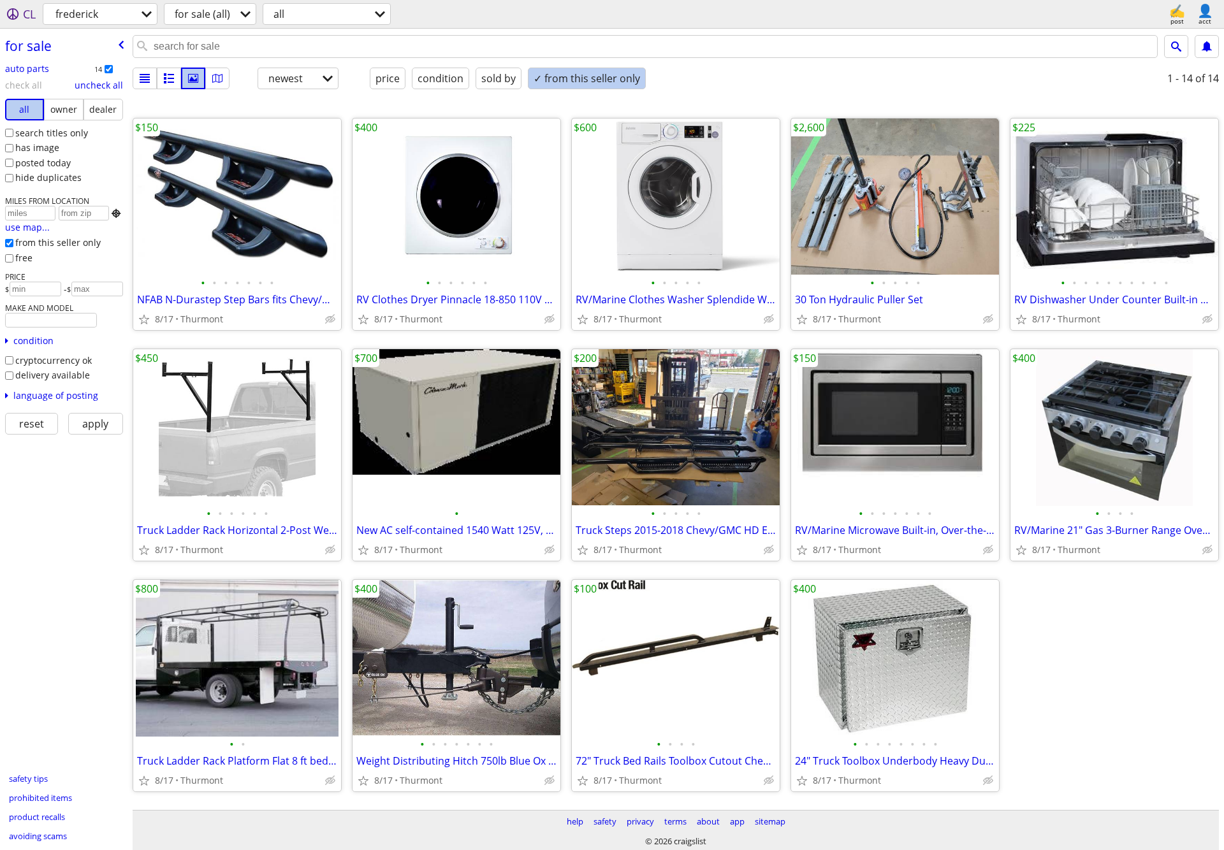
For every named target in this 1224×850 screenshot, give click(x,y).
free (24, 258)
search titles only (51, 133)
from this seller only (58, 242)
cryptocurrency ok (53, 360)
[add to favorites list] (144, 319)
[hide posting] (330, 319)
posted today (43, 163)
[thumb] (169, 78)
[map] (217, 78)
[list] (145, 78)
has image (37, 147)
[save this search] (1207, 46)
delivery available (52, 375)
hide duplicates (48, 177)
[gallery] (193, 78)
